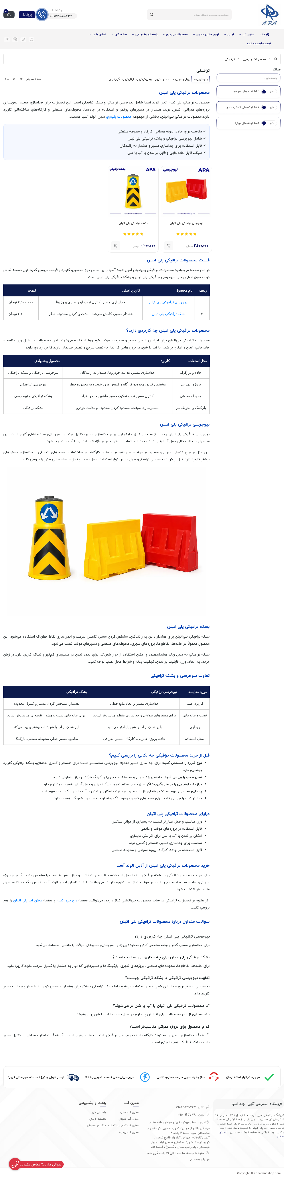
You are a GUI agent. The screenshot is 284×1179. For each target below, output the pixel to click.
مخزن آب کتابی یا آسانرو (123, 1125)
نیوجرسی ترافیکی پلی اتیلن (186, 223)
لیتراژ (230, 34)
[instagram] (31, 40)
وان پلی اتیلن (67, 900)
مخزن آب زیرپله (129, 1132)
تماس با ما (99, 34)
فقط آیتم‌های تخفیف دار (243, 107)
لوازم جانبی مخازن (207, 34)
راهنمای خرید (98, 1112)
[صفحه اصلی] (275, 59)
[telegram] (7, 40)
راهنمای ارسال (97, 1118)
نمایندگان (121, 34)
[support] (15, 40)
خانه (263, 34)
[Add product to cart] (168, 245)
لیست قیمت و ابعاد (259, 43)
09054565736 (190, 1107)
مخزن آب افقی (129, 1112)
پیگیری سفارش (96, 1125)
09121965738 (191, 1114)
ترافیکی (230, 59)
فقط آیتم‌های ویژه (247, 123)
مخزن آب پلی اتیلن (27, 900)
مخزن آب (248, 34)
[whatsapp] (23, 40)
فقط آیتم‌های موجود (245, 91)
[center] (151, 14)
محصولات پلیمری (177, 34)
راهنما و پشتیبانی (146, 34)
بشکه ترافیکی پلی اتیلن (133, 223)
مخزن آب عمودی (128, 1118)
